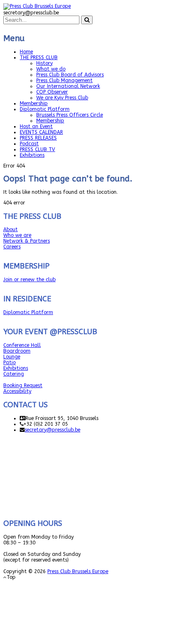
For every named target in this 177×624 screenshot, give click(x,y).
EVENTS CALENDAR (41, 132)
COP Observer (52, 92)
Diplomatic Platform (45, 109)
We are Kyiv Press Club (62, 98)
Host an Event (36, 126)
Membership (34, 103)
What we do (50, 69)
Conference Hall (22, 345)
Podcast (29, 144)
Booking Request (22, 385)
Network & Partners (26, 241)
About (10, 229)
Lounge (11, 357)
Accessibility (17, 391)
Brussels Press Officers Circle (69, 115)
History (44, 63)
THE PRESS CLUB (39, 57)
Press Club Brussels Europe (77, 571)
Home (26, 52)
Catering (13, 374)
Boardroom (16, 351)
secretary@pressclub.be (52, 430)
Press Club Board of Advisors (70, 75)
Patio (9, 362)
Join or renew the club (29, 279)
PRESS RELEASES (38, 138)
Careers (12, 247)
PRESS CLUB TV (37, 149)
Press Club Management (64, 80)
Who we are (17, 235)
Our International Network (68, 86)
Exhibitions (32, 155)
